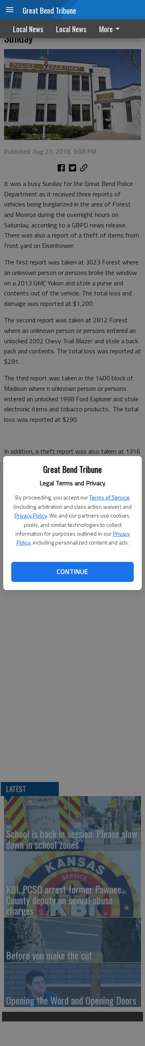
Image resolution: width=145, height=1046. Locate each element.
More (106, 29)
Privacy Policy (30, 515)
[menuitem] (111, 28)
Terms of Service (109, 497)
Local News (28, 29)
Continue (72, 571)
